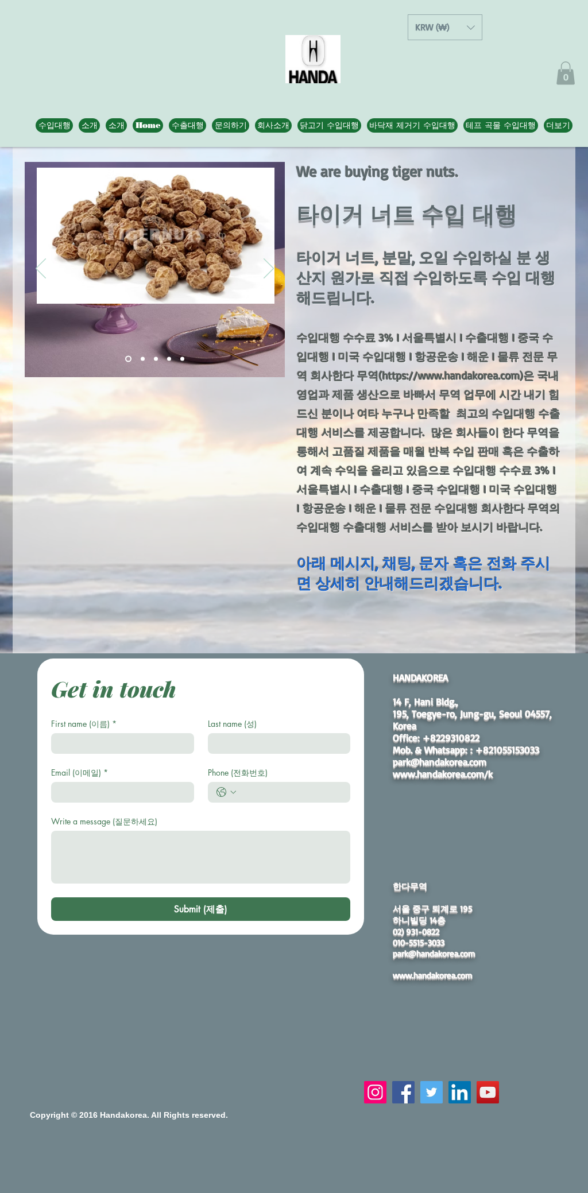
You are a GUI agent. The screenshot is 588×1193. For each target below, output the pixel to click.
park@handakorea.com (439, 762)
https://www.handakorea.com (451, 375)
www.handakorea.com (433, 975)
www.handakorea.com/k (443, 774)
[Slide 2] (143, 359)
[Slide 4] (169, 359)
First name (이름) (84, 724)
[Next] (269, 269)
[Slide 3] (156, 359)
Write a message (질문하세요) (104, 821)
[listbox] (445, 27)
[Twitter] (431, 1092)
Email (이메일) (79, 772)
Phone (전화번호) (238, 772)
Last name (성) (232, 724)
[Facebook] (403, 1092)
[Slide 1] (128, 358)
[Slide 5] (182, 359)
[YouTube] (488, 1092)
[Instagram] (375, 1092)
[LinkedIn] (459, 1092)
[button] (445, 27)
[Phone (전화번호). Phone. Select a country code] (226, 792)
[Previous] (41, 269)
